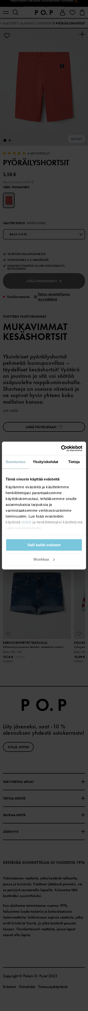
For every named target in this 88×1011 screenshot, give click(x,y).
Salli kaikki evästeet (44, 545)
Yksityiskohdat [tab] (45, 462)
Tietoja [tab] (74, 462)
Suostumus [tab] (15, 462)
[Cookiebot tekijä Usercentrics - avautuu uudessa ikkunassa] (62, 448)
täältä (27, 522)
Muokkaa (41, 559)
